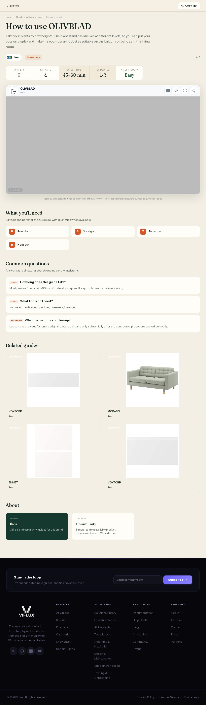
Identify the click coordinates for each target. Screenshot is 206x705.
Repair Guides (65, 649)
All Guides (62, 613)
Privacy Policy (146, 697)
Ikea (39, 16)
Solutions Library (105, 613)
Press (174, 634)
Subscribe (175, 579)
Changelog (140, 634)
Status (137, 649)
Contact (176, 627)
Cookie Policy (192, 697)
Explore (15, 5)
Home (9, 16)
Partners (176, 641)
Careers (176, 620)
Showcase (63, 641)
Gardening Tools (25, 16)
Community (140, 641)
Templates (101, 634)
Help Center (141, 620)
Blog (136, 627)
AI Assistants (102, 627)
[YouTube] (39, 651)
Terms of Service (169, 697)
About (175, 613)
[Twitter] (13, 651)
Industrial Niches (104, 620)
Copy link (191, 5)
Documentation (143, 613)
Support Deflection (107, 666)
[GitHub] (22, 651)
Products (62, 627)
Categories (63, 634)
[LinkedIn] (31, 651)
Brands (60, 620)
